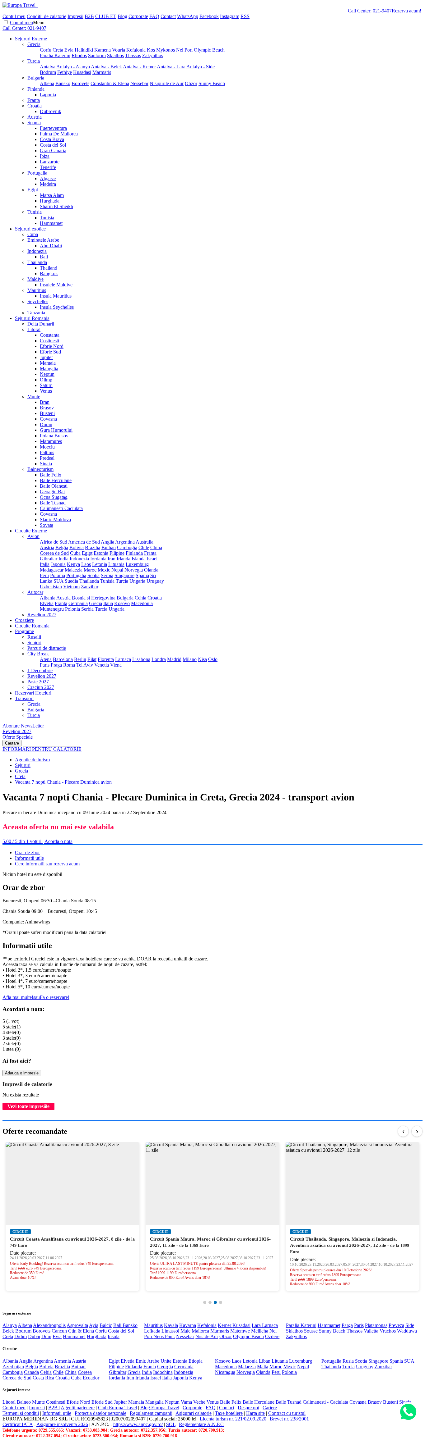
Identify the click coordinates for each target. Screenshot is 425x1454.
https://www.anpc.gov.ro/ (138, 1424)
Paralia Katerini (55, 55)
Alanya (9, 1325)
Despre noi (248, 1407)
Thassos (133, 55)
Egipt (32, 189)
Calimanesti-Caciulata (61, 508)
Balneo (24, 1402)
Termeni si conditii (20, 1413)
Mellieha (260, 1330)
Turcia (33, 61)
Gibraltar (48, 558)
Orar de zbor (27, 852)
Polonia (57, 575)
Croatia (34, 105)
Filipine (117, 553)
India (63, 558)
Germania (78, 603)
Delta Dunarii (40, 323)
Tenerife (48, 167)
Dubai (34, 1336)
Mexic (104, 569)
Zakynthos (152, 55)
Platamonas (376, 1325)
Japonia (58, 564)
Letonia (99, 564)
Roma (69, 665)
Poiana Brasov (54, 435)
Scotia (93, 575)
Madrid (174, 659)
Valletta (372, 1330)
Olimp (46, 379)
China (156, 547)
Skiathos (115, 55)
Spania (34, 122)
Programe (24, 631)
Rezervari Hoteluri (33, 692)
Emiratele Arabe (43, 240)
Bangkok (49, 273)
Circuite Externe (31, 530)
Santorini (97, 55)
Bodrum (48, 72)
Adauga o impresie (22, 1073)
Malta (262, 1366)
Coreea (85, 1372)
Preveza (396, 1325)
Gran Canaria (53, 150)
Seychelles (37, 301)
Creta (58, 49)
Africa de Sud (53, 542)
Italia (44, 564)
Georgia (165, 1366)
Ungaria (137, 581)
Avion (33, 536)
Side (409, 1325)
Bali (44, 256)
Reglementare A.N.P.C (201, 1424)
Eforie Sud (50, 351)
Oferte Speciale (17, 737)
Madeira (48, 184)
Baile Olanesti (54, 486)
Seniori (34, 642)
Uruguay (155, 581)
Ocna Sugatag (54, 497)
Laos (86, 564)
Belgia (61, 547)
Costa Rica (43, 1377)
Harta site (255, 1413)
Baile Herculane (56, 480)
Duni (46, 1336)
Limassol (170, 1330)
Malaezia (73, 569)
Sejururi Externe (31, 38)
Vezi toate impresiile (28, 1106)
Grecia (33, 44)
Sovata (46, 525)
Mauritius (36, 290)
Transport (24, 698)
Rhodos (79, 55)
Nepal (117, 569)
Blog (122, 16)
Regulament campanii (151, 1413)
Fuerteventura (53, 128)
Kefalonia (136, 49)
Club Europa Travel (117, 1407)
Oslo (212, 659)
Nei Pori (184, 49)
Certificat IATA (17, 1424)
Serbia (107, 575)
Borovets (80, 83)
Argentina (125, 542)
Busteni (47, 413)
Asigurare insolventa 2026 (62, 1424)
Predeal (47, 458)
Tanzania (36, 312)
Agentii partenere (78, 1407)
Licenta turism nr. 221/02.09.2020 (233, 1418)
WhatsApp (187, 16)
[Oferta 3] (215, 1302)
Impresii (75, 16)
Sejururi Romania (32, 318)
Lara (257, 1325)
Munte (33, 396)
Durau (46, 424)
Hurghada (49, 200)
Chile (143, 547)
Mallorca (200, 1330)
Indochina (163, 1372)
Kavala (171, 1325)
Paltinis (47, 452)
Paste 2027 (38, 681)
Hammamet (51, 223)
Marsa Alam (52, 195)
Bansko (62, 83)
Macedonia (142, 603)
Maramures (51, 441)
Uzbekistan (51, 586)
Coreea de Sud (54, 553)
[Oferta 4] (220, 1302)
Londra (159, 659)
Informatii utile (29, 858)
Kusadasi (82, 72)
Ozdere (272, 1336)
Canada (31, 1372)
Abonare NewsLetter (23, 725)
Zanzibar (89, 586)
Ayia (93, 1325)
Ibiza (44, 156)
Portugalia (37, 172)
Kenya (73, 564)
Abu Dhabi (51, 245)
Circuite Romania (32, 625)
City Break (38, 653)
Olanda (151, 569)
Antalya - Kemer (139, 66)
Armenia (62, 1361)
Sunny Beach (211, 83)
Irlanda (123, 558)
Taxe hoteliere (229, 1413)
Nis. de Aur (206, 1336)
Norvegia (133, 569)
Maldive (35, 279)
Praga (56, 665)
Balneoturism (40, 469)
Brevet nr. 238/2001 (289, 1418)
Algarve (48, 178)
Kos (151, 49)
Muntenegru (52, 609)
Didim (20, 1336)
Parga (347, 1325)
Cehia (140, 597)
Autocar (35, 592)
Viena (116, 665)
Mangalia (49, 368)
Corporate (138, 16)
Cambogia (127, 547)
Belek (8, 1330)
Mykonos (165, 49)
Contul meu (14, 16)
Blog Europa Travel (159, 1407)
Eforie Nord (51, 346)
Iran (111, 558)
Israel (152, 558)
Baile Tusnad (53, 502)
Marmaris (101, 72)
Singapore (124, 575)
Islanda (139, 558)
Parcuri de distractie (46, 648)
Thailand (48, 268)
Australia (144, 542)
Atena (46, 659)
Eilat (91, 659)
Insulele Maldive (56, 284)
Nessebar (139, 83)
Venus (46, 391)
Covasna (48, 419)
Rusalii (34, 637)
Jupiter (46, 357)
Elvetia (47, 603)
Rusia (348, 1361)
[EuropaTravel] (19, 5)
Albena (47, 83)
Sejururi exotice (30, 228)
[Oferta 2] (210, 1302)
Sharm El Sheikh (56, 206)
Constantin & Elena (110, 83)
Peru (44, 575)
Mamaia (48, 363)
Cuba (32, 234)
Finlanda (35, 89)
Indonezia (37, 251)
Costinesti (49, 340)
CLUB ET (105, 16)
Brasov (47, 407)
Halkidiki (84, 49)
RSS (245, 16)
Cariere (270, 1407)
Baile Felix (50, 474)
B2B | (54, 1407)
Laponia (48, 94)
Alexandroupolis (49, 1325)
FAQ (154, 16)
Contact (168, 16)
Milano (190, 659)
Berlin (80, 659)
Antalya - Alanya (73, 66)
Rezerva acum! (406, 10)
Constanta (49, 335)
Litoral (33, 329)
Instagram (229, 16)
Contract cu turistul (287, 1413)
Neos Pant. (164, 1336)
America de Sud (84, 542)
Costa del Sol (53, 145)
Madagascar (51, 569)
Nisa (202, 659)
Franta (33, 100)
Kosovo (122, 603)
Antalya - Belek (106, 66)
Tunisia (34, 212)
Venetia (101, 665)
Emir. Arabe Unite (153, 1361)
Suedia (71, 581)
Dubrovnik (50, 111)
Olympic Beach (209, 49)
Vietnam (71, 586)
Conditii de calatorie (46, 16)
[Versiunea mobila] (37, 5)
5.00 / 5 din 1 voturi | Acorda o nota (37, 841)
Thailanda (37, 262)
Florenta (106, 659)
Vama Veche (193, 1402)
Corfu (45, 49)
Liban (264, 1361)
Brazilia (92, 547)
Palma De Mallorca (59, 133)
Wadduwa (407, 1330)
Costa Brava (52, 139)
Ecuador (91, 1377)
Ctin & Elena (81, 1330)
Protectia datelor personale (100, 1413)
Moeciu (47, 446)
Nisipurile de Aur (167, 83)
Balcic (106, 1325)
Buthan (108, 547)
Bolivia (76, 547)
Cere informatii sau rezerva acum (47, 863)
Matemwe (240, 1330)
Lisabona (141, 659)
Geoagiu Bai (52, 491)
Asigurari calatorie (193, 1413)
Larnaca (123, 659)
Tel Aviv (84, 665)
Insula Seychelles (57, 307)
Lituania (116, 564)
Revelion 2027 (41, 614)
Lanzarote (49, 161)
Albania (47, 597)
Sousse (311, 1330)
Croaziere (24, 620)
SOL (170, 1424)
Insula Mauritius (56, 296)
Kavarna (187, 1325)
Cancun (59, 1330)
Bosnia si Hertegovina (93, 597)
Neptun (47, 374)
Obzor (191, 83)
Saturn (46, 385)
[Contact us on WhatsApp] (408, 1412)
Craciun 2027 (40, 687)
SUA (58, 581)
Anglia (107, 542)
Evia (68, 49)
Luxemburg (137, 564)
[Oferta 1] (204, 1302)
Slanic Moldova (55, 519)
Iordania (98, 558)
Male (185, 1330)
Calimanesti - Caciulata (325, 1402)
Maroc (90, 569)
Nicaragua (225, 1372)
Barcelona (63, 659)
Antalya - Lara (171, 66)
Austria (34, 117)
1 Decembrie (40, 670)
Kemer (225, 1325)
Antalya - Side (200, 66)
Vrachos (388, 1330)
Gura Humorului (56, 430)
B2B (89, 16)
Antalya (47, 66)
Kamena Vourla (109, 49)
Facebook (209, 16)
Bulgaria (35, 77)
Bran (44, 402)
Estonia (101, 553)
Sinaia (46, 463)
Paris (44, 665)
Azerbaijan (13, 1366)
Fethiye (64, 72)
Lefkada (152, 1330)
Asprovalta (77, 1325)
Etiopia (196, 1361)
